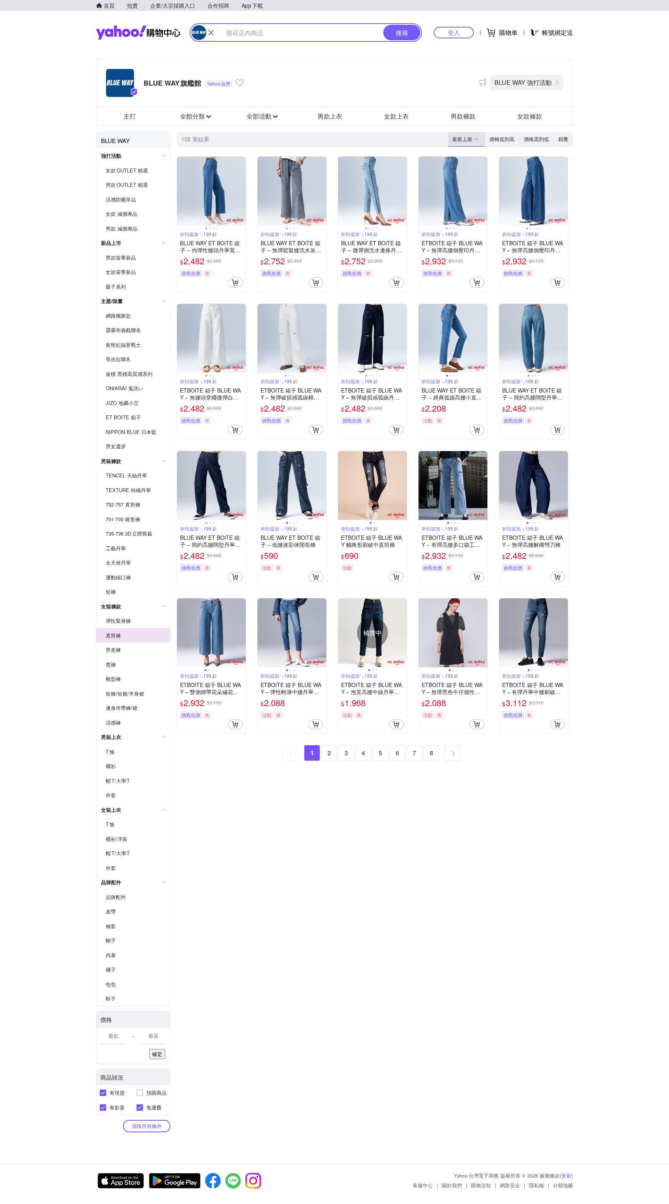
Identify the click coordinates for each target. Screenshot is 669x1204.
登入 (454, 32)
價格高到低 (536, 139)
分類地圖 (563, 1185)
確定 (157, 1054)
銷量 (563, 139)
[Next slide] (241, 191)
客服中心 (423, 1185)
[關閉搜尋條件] (211, 32)
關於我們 (452, 1185)
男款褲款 (463, 116)
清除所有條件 (147, 1126)
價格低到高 (502, 139)
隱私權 (536, 1185)
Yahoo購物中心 (138, 32)
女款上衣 (396, 116)
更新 (566, 1175)
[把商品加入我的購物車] (235, 282)
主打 (130, 116)
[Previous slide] (182, 191)
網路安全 (510, 1185)
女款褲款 (529, 116)
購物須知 (481, 1185)
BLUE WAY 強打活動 (523, 82)
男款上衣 (329, 116)
